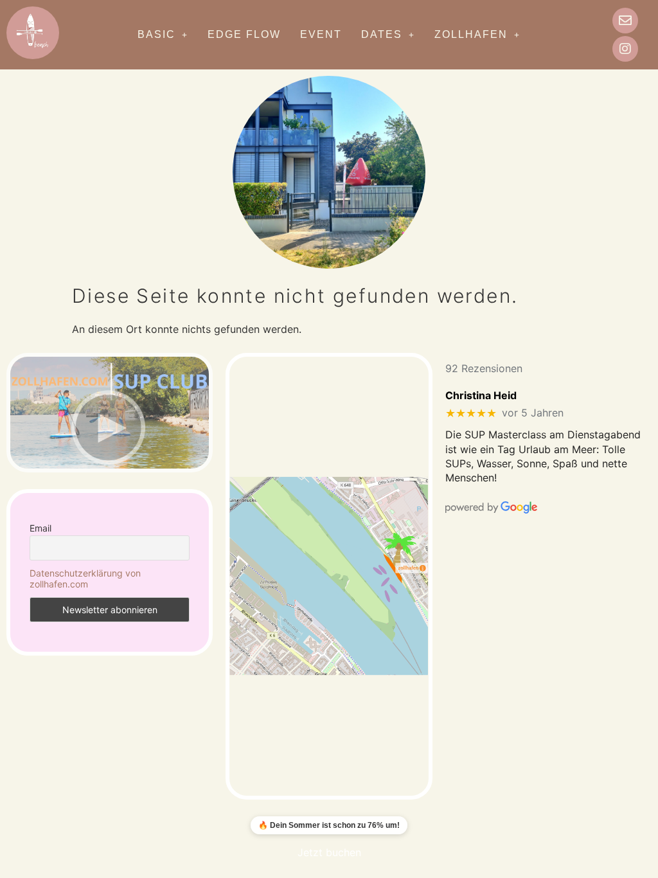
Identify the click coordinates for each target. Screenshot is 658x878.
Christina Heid (481, 396)
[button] (163, 34)
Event (321, 34)
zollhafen (471, 34)
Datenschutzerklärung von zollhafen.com (85, 578)
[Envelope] (625, 20)
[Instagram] (625, 49)
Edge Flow (244, 34)
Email (40, 528)
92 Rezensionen (483, 368)
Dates (381, 34)
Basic (156, 34)
